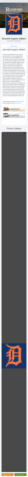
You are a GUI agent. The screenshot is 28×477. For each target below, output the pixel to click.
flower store (18, 103)
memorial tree (19, 101)
